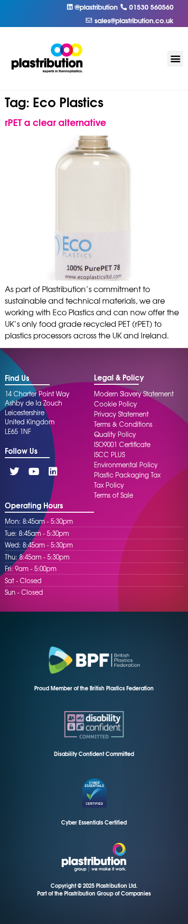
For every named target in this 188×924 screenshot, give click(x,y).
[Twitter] (14, 471)
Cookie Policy (115, 403)
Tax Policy (109, 485)
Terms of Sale (113, 495)
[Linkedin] (53, 471)
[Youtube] (33, 471)
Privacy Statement (121, 414)
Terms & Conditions (123, 424)
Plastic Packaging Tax (127, 474)
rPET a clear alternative (55, 122)
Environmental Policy (126, 464)
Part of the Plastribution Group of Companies (94, 893)
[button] (175, 59)
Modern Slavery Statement (134, 393)
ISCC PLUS (109, 454)
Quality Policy (115, 434)
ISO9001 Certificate (122, 444)
